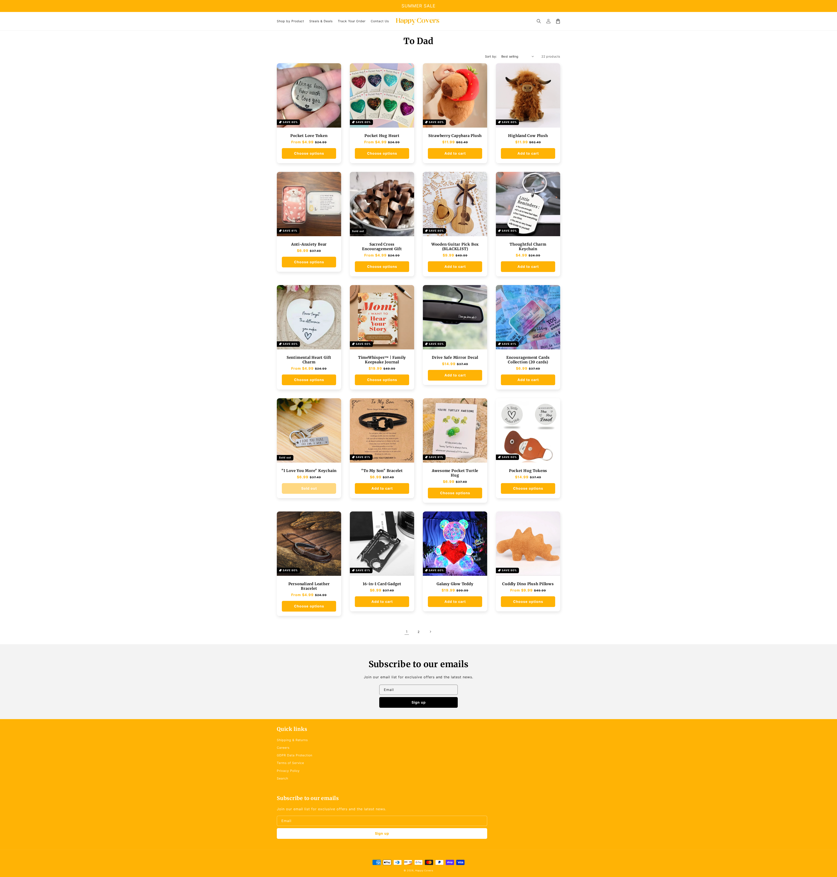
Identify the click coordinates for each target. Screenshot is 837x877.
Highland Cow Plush (528, 135)
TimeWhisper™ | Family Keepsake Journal (382, 359)
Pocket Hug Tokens (528, 470)
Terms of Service (290, 763)
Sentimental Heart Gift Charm (309, 359)
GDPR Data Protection (294, 755)
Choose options (309, 153)
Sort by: (491, 56)
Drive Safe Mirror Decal (455, 357)
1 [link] (407, 631)
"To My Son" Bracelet (382, 470)
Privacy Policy (288, 771)
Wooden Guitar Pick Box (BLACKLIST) (455, 246)
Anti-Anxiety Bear (309, 244)
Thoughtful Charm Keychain (528, 246)
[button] (539, 21)
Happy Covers (424, 870)
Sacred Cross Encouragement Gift (382, 246)
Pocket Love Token (308, 135)
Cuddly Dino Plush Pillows (528, 584)
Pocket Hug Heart (381, 135)
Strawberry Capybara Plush (455, 135)
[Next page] (430, 631)
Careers (283, 747)
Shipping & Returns (292, 740)
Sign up (419, 702)
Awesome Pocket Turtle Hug (455, 473)
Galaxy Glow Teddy (455, 584)
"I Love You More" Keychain (309, 470)
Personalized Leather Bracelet (309, 586)
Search (282, 778)
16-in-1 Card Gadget (382, 584)
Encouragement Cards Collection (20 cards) (528, 359)
